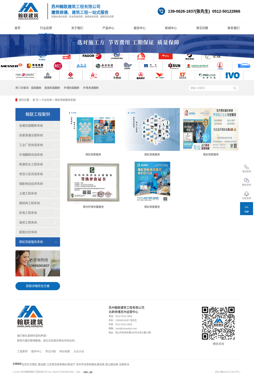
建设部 (42, 364)
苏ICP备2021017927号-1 (227, 372)
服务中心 (140, 28)
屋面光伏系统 (28, 232)
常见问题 (202, 28)
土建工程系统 (28, 193)
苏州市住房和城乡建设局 (90, 364)
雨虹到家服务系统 (65, 99)
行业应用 (46, 28)
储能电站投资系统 (31, 183)
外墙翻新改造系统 (31, 154)
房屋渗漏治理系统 (31, 135)
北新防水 (124, 364)
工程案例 (22, 351)
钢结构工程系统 (29, 203)
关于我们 (77, 28)
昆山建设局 (111, 364)
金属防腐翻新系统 (31, 125)
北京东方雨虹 (30, 364)
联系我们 (233, 28)
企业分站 (79, 351)
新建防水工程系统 (31, 164)
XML (78, 372)
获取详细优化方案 (38, 286)
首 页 (35, 99)
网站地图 (65, 351)
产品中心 (108, 28)
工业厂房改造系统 (31, 145)
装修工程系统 (28, 222)
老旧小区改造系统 (31, 174)
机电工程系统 (28, 212)
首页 (17, 28)
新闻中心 (171, 28)
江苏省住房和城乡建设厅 (60, 364)
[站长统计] (87, 372)
